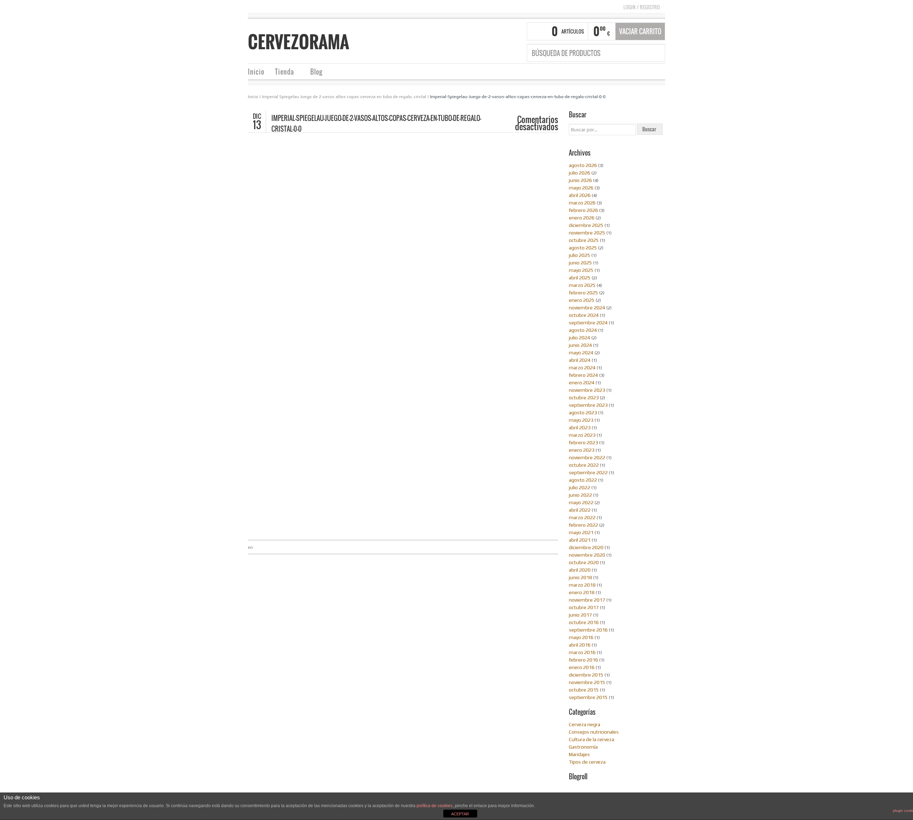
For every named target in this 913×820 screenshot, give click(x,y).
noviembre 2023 (587, 390)
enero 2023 (582, 450)
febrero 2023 (583, 442)
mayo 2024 (581, 352)
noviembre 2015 (587, 682)
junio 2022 (580, 495)
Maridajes (579, 754)
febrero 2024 (583, 375)
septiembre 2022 (588, 472)
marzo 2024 (582, 367)
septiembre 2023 (588, 405)
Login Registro (641, 7)
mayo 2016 (581, 637)
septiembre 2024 (588, 322)
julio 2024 (579, 337)
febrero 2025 (583, 292)
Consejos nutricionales (594, 732)
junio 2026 (580, 180)
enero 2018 (582, 592)
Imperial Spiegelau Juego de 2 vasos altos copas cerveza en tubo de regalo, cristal (344, 96)
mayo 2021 (581, 532)
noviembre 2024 (587, 307)
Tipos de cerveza (587, 762)
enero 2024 (582, 382)
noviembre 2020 (587, 555)
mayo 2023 (581, 420)
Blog (313, 72)
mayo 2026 (581, 188)
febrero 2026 (583, 210)
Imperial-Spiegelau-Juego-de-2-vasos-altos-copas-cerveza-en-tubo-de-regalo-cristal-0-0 (518, 96)
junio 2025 (580, 262)
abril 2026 (580, 195)
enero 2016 (582, 667)
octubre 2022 (584, 465)
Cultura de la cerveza (591, 739)
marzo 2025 (582, 285)
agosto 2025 (583, 247)
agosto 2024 (583, 330)
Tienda (282, 72)
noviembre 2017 (587, 600)
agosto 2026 (583, 165)
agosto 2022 (583, 480)
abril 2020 (580, 570)
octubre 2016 (584, 622)
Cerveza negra (584, 724)
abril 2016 (580, 645)
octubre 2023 (584, 397)
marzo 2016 (582, 652)
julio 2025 (579, 255)
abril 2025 (580, 277)
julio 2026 (579, 173)
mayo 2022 (581, 502)
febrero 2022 (583, 525)
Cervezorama (298, 41)
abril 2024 (580, 360)
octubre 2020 (584, 562)
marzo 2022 (582, 517)
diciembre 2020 (586, 547)
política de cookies (435, 805)
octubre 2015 (584, 690)
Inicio (256, 71)
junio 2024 (580, 345)
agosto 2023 (583, 412)
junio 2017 (580, 615)
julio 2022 (579, 487)
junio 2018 (580, 577)
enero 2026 (582, 218)
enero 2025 (582, 300)
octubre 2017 (584, 607)
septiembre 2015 (588, 697)
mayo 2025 (581, 270)
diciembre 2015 (586, 675)
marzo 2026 (582, 203)
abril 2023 (580, 427)
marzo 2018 (582, 585)
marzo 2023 (582, 435)
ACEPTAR (460, 814)
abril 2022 (580, 510)
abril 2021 (580, 540)
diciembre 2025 (586, 225)
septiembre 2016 (588, 630)
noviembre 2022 (587, 457)
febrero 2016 (583, 660)
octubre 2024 (584, 315)
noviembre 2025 (587, 233)
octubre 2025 (584, 240)
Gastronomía (583, 747)
